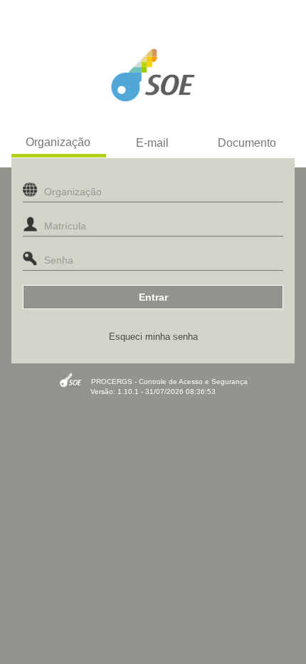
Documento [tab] (247, 143)
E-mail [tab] (152, 143)
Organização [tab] (58, 142)
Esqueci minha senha (153, 336)
